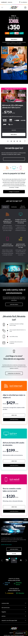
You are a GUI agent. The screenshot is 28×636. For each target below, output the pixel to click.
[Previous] (2, 141)
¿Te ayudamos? (19, 633)
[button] (23, 7)
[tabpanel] (14, 235)
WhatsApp (21, 593)
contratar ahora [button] (14, 304)
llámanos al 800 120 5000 (14, 580)
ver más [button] (14, 553)
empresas (10, 2)
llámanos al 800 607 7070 (14, 590)
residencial (4, 2)
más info (14, 130)
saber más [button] (14, 415)
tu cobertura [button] (24, 2)
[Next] (25, 141)
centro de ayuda (7, 583)
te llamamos (10, 593)
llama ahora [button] (14, 39)
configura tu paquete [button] (14, 191)
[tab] (5, 207)
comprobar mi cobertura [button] (14, 373)
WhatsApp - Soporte (19, 583)
